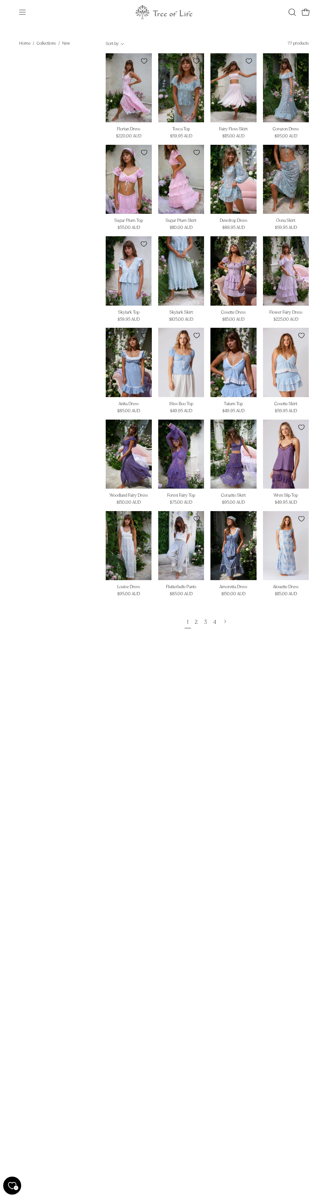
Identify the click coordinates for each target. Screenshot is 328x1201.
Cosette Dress (233, 312)
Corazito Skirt (233, 495)
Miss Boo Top (181, 404)
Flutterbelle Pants (181, 587)
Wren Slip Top (286, 495)
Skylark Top (128, 312)
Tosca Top (181, 129)
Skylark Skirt (181, 312)
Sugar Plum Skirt (181, 221)
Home (24, 43)
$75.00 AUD (181, 502)
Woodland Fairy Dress (129, 495)
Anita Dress (129, 404)
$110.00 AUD (181, 228)
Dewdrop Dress (233, 221)
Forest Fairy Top (181, 495)
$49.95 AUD (181, 411)
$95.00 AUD (286, 136)
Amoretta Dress (233, 587)
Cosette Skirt (285, 404)
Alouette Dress (286, 587)
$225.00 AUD (286, 320)
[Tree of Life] (164, 12)
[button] (291, 12)
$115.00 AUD (233, 136)
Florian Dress (128, 129)
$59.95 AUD (181, 136)
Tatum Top (233, 404)
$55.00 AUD (129, 228)
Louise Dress (128, 587)
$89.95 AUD (233, 228)
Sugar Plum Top (128, 221)
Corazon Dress (286, 129)
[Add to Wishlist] (144, 61)
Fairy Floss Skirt (233, 129)
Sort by (112, 44)
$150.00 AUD (129, 502)
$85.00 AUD (128, 411)
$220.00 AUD (128, 136)
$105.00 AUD (181, 320)
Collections (46, 43)
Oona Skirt (285, 221)
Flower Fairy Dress (285, 312)
